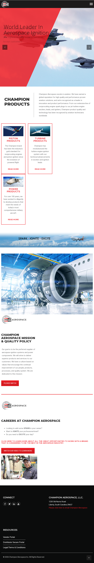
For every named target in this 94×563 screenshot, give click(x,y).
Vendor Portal (9, 537)
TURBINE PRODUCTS (40, 139)
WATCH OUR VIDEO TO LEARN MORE (18, 451)
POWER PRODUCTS (13, 190)
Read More (13, 169)
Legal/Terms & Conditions (14, 547)
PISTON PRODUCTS (13, 139)
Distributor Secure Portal (13, 542)
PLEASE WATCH (10, 383)
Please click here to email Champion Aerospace (68, 508)
